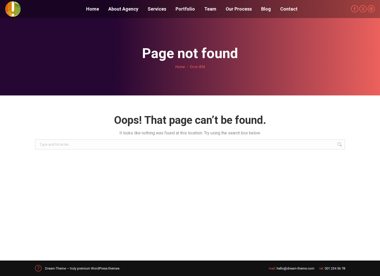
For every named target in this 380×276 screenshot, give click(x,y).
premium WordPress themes (98, 268)
